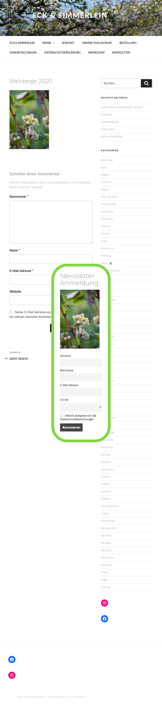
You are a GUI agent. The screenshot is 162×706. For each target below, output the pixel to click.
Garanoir (106, 263)
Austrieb (106, 182)
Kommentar (18, 196)
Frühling (106, 255)
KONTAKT (68, 43)
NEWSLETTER (121, 52)
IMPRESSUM (96, 52)
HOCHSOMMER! (111, 136)
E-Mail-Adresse (21, 271)
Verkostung (107, 521)
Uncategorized (109, 506)
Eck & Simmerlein (70, 15)
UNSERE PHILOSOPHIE (97, 43)
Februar (105, 226)
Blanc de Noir (109, 197)
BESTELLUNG (128, 43)
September (107, 469)
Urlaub (105, 513)
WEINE (46, 43)
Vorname (65, 355)
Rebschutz (107, 440)
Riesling (105, 454)
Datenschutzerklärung (30, 697)
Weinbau (106, 535)
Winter (105, 572)
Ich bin (64, 399)
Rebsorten (107, 447)
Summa (105, 491)
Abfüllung (107, 160)
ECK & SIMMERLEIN (22, 43)
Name (14, 250)
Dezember (107, 211)
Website (15, 291)
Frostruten (107, 248)
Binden (105, 189)
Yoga (104, 579)
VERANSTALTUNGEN (23, 52)
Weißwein (107, 565)
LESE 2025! (108, 129)
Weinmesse (107, 557)
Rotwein (106, 462)
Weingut (106, 543)
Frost (104, 241)
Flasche (105, 233)
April (103, 167)
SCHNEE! (106, 114)
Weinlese (106, 550)
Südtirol (105, 484)
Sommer (106, 476)
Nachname (66, 370)
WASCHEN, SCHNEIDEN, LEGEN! (122, 107)
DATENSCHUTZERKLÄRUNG (62, 52)
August (105, 174)
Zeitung (105, 587)
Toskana (105, 498)
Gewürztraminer (110, 270)
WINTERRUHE (110, 122)
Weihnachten (109, 528)
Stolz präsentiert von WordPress (66, 697)
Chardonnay (108, 204)
